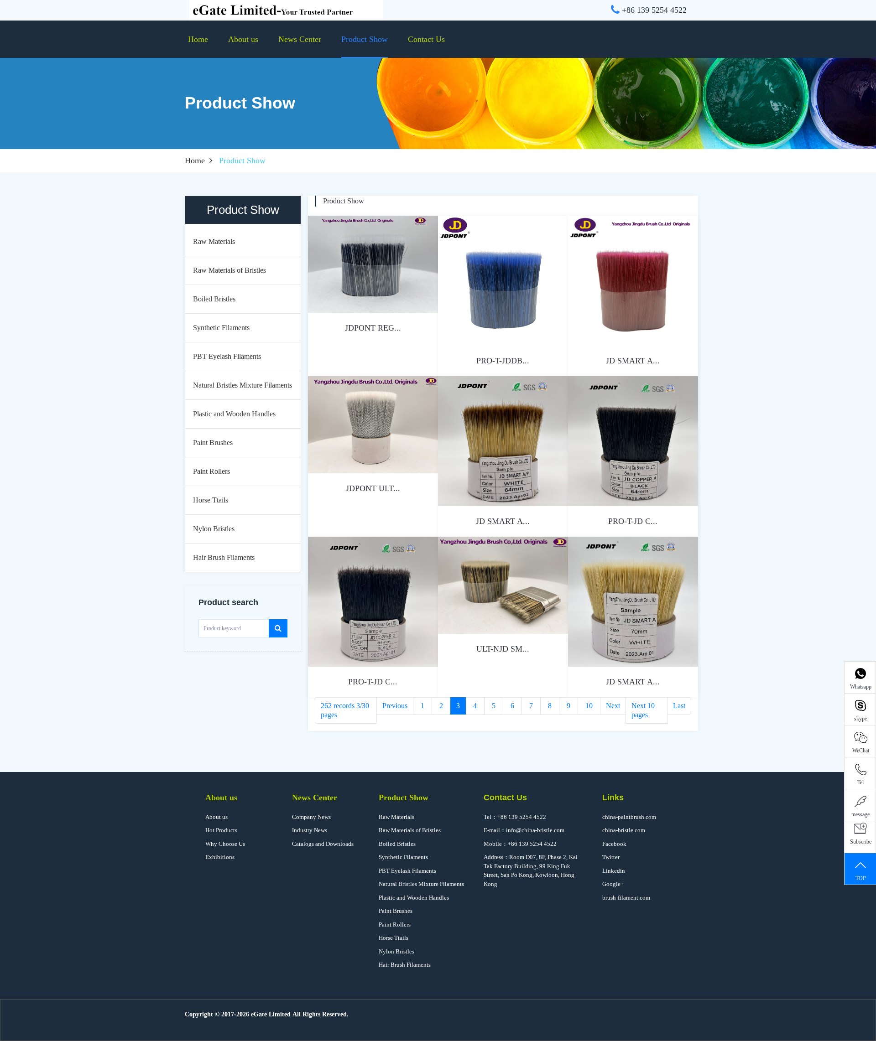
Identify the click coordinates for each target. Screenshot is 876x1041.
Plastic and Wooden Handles (414, 897)
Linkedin (613, 870)
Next (613, 706)
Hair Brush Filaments (405, 964)
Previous (394, 706)
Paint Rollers (395, 924)
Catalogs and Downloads (323, 843)
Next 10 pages (643, 710)
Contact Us (426, 39)
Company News (311, 816)
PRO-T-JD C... (632, 521)
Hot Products (221, 830)
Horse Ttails (393, 937)
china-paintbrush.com (629, 816)
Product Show (364, 39)
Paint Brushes (395, 910)
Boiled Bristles (397, 843)
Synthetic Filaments (403, 857)
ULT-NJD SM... (502, 648)
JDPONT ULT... (373, 488)
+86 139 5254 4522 (521, 816)
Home (198, 39)
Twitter (611, 857)
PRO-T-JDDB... (502, 360)
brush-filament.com (626, 897)
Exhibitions (220, 857)
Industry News (309, 830)
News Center (299, 39)
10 (589, 706)
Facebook (614, 843)
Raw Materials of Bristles (410, 830)
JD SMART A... (633, 360)
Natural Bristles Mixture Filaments (421, 883)
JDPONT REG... (373, 327)
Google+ (613, 883)
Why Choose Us (225, 843)
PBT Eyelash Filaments (407, 870)
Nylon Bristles (396, 951)
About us (243, 39)
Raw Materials (396, 816)
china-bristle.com (623, 830)
